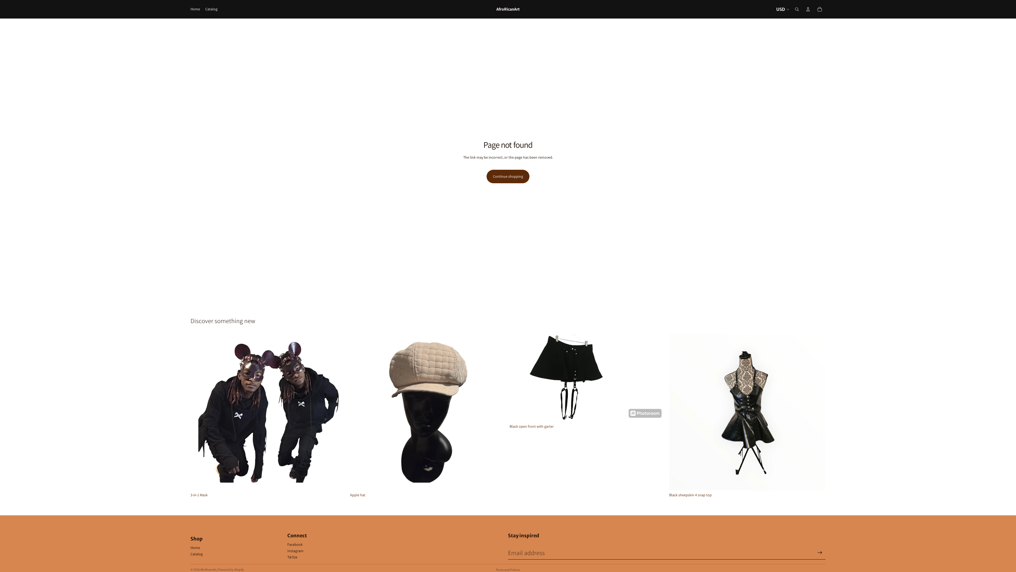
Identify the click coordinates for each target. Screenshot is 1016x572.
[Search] (797, 9)
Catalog (196, 554)
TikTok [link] (292, 557)
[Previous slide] (198, 412)
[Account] (808, 9)
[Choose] (338, 482)
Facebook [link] (295, 544)
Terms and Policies (508, 570)
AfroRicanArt (208, 569)
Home (195, 547)
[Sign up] (820, 552)
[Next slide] (339, 412)
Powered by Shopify (231, 569)
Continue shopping (508, 176)
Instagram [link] (295, 550)
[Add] (498, 482)
